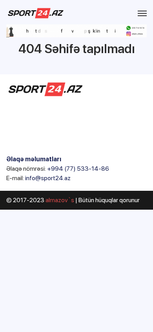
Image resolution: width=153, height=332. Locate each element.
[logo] (35, 13)
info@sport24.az (48, 178)
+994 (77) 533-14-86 (78, 168)
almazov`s (60, 200)
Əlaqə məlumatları (33, 159)
